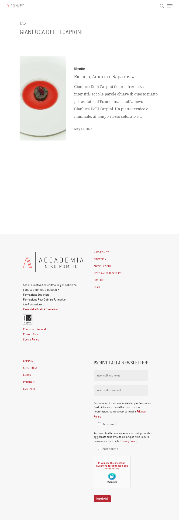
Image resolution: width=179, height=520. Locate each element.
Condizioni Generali (35, 329)
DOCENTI (99, 280)
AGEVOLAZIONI (102, 266)
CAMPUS (28, 360)
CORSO (27, 374)
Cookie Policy (31, 339)
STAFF (97, 287)
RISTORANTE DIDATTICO (107, 273)
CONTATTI (29, 388)
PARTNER (28, 381)
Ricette (79, 68)
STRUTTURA (30, 367)
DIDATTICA (100, 259)
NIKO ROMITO (101, 252)
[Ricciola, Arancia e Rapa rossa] (43, 98)
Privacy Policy (31, 334)
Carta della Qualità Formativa (40, 309)
